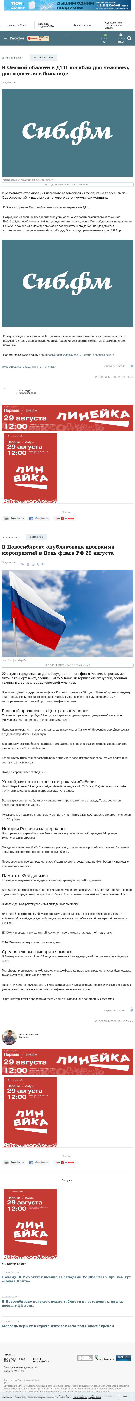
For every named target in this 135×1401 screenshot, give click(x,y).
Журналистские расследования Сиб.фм (114, 25)
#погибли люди (46, 367)
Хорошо (126, 1397)
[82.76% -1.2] (38, 38)
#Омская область (13, 367)
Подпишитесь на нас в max (116, 377)
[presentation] (1, 24)
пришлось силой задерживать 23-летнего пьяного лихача (78, 354)
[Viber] (37, 564)
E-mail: (41, 1360)
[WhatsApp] (32, 564)
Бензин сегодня (83, 25)
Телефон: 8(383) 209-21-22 (14, 1360)
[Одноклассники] (27, 564)
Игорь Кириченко (28, 1035)
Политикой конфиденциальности (87, 1397)
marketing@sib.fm (14, 1371)
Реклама (9, 1354)
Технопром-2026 (16, 25)
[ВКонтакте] (22, 564)
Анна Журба (27, 391)
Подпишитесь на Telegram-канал (69, 184)
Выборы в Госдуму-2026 (45, 25)
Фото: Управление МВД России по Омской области (28, 179)
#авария (30, 367)
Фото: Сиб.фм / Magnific (14, 660)
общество (37, 537)
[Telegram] (42, 564)
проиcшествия (44, 57)
